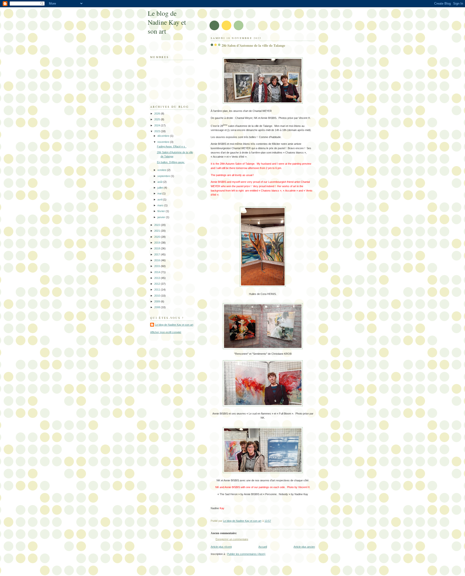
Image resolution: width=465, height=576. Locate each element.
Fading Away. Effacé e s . (171, 146)
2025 (157, 119)
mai (159, 193)
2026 (157, 113)
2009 (157, 301)
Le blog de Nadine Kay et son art (167, 22)
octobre (162, 170)
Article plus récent (221, 546)
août (160, 181)
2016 (157, 260)
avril (160, 199)
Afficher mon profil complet (165, 332)
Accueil (262, 546)
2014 (157, 272)
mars (160, 205)
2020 (157, 236)
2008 (157, 307)
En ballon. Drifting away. (171, 162)
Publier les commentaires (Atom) (246, 554)
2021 (157, 230)
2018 (157, 248)
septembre (164, 176)
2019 (157, 242)
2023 (157, 131)
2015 (157, 266)
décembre (163, 135)
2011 (157, 289)
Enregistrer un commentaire (232, 539)
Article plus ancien (304, 546)
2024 (157, 125)
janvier (161, 217)
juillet (160, 187)
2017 (157, 254)
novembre (163, 141)
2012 (157, 283)
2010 (157, 295)
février (161, 211)
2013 (157, 277)
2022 (157, 224)
